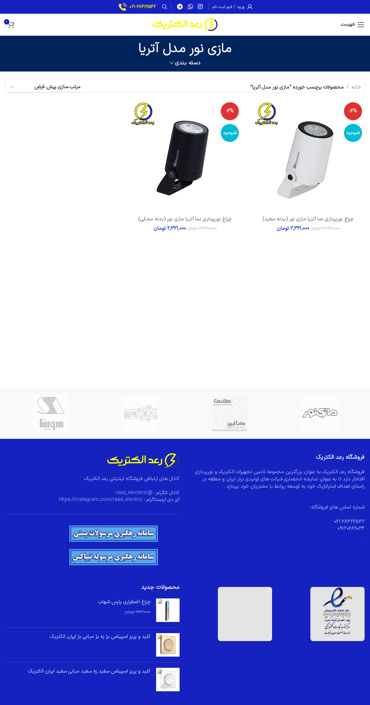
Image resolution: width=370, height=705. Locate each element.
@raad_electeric (133, 493)
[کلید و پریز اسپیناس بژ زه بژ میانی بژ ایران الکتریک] (168, 645)
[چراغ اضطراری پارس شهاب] (168, 610)
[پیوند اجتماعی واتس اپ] (190, 7)
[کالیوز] (230, 413)
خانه (356, 87)
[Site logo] (185, 24)
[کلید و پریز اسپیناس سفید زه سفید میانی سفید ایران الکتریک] (168, 679)
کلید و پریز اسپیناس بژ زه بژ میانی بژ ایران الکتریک (100, 636)
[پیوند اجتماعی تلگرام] (180, 7)
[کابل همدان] (140, 413)
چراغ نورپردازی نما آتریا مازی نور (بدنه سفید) (308, 219)
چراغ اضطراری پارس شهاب (124, 602)
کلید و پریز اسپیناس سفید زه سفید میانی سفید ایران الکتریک (89, 671)
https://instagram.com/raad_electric (100, 499)
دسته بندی (188, 63)
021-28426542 (142, 7)
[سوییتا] (50, 413)
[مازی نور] (320, 413)
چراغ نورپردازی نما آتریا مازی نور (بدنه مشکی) (185, 219)
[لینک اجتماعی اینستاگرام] (200, 7)
